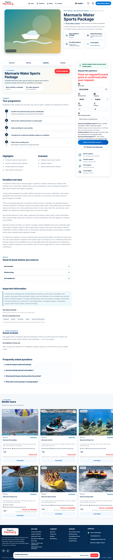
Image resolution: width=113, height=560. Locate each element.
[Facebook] (8, 551)
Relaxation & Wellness (37, 538)
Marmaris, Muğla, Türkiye (97, 542)
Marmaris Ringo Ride (86, 497)
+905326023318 (95, 536)
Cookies (109, 557)
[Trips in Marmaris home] (9, 3)
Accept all (94, 555)
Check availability (62, 71)
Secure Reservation (74, 531)
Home (65, 10)
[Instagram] (3, 551)
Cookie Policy (73, 541)
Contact (59, 3)
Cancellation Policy (74, 536)
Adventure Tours (36, 536)
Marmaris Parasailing (10, 440)
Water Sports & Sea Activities (81, 10)
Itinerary (28, 63)
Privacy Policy (73, 538)
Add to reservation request (93, 142)
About (51, 3)
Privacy (104, 557)
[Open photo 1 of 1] (33, 31)
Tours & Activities (36, 531)
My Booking (53, 538)
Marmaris (70, 10)
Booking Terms (73, 534)
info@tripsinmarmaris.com (97, 539)
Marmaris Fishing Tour (10, 497)
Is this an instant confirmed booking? (18, 364)
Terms (99, 557)
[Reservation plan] (93, 3)
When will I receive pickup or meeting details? (22, 382)
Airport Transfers (36, 534)
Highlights (46, 63)
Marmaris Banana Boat (48, 497)
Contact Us (53, 534)
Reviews (62, 63)
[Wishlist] (88, 3)
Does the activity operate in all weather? (20, 370)
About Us (52, 531)
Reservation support (103, 3)
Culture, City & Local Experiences (37, 543)
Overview (11, 63)
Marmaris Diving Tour (87, 440)
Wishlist (52, 536)
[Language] (79, 3)
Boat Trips (34, 541)
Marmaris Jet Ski (46, 440)
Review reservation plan (95, 147)
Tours (32, 3)
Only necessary (84, 555)
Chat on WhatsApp (95, 532)
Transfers (41, 3)
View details (20, 460)
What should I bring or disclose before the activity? (23, 376)
